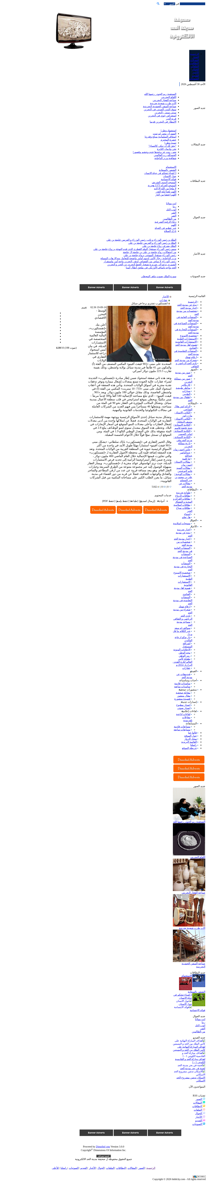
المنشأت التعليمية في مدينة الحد (182, 600)
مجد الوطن (184, 652)
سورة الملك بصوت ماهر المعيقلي (158, 276)
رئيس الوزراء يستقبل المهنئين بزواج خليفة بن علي (150, 255)
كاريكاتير (185, 384)
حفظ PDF (108, 501)
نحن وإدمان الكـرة (166, 149)
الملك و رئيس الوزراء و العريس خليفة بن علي (152, 243)
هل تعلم (186, 517)
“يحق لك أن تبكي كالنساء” (162, 146)
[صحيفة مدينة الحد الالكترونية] (181, 43)
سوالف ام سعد (182, 628)
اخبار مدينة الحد (188, 308)
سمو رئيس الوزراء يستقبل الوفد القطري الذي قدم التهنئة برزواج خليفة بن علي (134, 249)
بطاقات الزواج (182, 495)
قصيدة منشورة (182, 698)
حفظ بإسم (122, 501)
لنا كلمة (186, 458)
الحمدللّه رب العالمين (165, 155)
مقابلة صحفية (183, 692)
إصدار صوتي (183, 708)
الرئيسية (192, 301)
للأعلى (55, 1168)
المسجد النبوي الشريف (164, 182)
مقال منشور (183, 695)
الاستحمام (171, 167)
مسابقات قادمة (182, 726)
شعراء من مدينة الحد (186, 360)
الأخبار (199, 1117)
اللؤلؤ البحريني (168, 97)
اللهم (173, 225)
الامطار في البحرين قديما (163, 121)
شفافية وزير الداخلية (165, 158)
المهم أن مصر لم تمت (164, 133)
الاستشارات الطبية (187, 338)
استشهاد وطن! (168, 130)
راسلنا (193, 745)
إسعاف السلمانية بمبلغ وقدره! (160, 136)
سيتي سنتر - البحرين (165, 112)
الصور (199, 1099)
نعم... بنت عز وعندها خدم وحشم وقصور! (154, 152)
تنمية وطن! (170, 142)
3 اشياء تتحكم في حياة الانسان (160, 173)
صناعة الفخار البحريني (164, 100)
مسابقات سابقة (182, 729)
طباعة (133, 501)
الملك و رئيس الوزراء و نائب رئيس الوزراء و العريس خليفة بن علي (141, 239)
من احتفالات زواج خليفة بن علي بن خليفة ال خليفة (149, 252)
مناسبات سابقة (182, 686)
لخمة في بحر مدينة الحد (192, 1068)
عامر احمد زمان (181, 449)
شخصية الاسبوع (188, 335)
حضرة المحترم (168, 139)
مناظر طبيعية (183, 388)
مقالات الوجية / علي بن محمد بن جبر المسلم (183, 477)
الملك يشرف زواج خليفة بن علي (159, 246)
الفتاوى (193, 348)
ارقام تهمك (191, 357)
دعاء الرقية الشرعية (165, 221)
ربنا (174, 206)
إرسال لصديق (147, 501)
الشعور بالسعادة (167, 170)
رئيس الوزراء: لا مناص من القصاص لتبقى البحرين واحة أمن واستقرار (140, 261)
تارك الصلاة (170, 231)
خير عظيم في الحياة (165, 228)
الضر (173, 212)
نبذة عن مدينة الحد (187, 304)
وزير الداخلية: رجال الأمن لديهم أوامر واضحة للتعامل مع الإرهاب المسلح (138, 258)
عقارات (186, 668)
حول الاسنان (169, 176)
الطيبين (186, 394)
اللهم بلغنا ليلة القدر (166, 191)
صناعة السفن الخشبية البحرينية (159, 106)
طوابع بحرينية (183, 492)
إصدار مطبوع (183, 705)
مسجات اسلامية (181, 523)
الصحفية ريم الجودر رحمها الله (160, 94)
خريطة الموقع (189, 748)
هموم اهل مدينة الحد (186, 344)
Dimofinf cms (103, 1146)
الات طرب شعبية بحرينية (163, 103)
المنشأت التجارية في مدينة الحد (183, 566)
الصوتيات (197, 1124)
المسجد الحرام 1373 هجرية (162, 185)
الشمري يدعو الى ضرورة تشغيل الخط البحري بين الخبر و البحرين (141, 264)
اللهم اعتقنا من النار (165, 194)
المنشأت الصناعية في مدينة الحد (182, 557)
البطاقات (197, 1106)
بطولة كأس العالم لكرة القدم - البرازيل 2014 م (182, 661)
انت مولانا (171, 203)
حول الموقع (190, 735)
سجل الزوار (190, 738)
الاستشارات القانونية (186, 341)
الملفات (198, 1109)
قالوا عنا (192, 732)
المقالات (198, 1102)
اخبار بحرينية (183, 529)
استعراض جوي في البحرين (162, 115)
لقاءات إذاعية (183, 714)
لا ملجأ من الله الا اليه (165, 188)
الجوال (199, 1113)
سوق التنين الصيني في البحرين (160, 109)
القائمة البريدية (189, 742)
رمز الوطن (184, 655)
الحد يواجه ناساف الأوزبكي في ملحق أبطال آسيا (151, 267)
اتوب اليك (171, 209)
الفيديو (199, 1120)
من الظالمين (169, 218)
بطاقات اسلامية (182, 505)
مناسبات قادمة (182, 683)
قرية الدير (171, 118)
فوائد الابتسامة (168, 179)
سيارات (186, 391)
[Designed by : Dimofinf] (103, 1156)
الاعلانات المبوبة (181, 649)
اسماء (187, 514)
